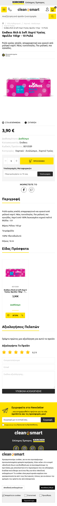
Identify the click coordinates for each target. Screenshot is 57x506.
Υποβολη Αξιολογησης (28, 391)
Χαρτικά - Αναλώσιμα (32, 23)
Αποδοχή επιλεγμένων (13, 488)
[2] (10, 352)
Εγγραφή (47, 420)
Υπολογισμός (45, 174)
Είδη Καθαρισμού (14, 23)
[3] (16, 352)
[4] (22, 352)
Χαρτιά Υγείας (9, 26)
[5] (28, 352)
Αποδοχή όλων (47, 488)
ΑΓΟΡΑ (15, 315)
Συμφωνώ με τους (21, 425)
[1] (4, 352)
